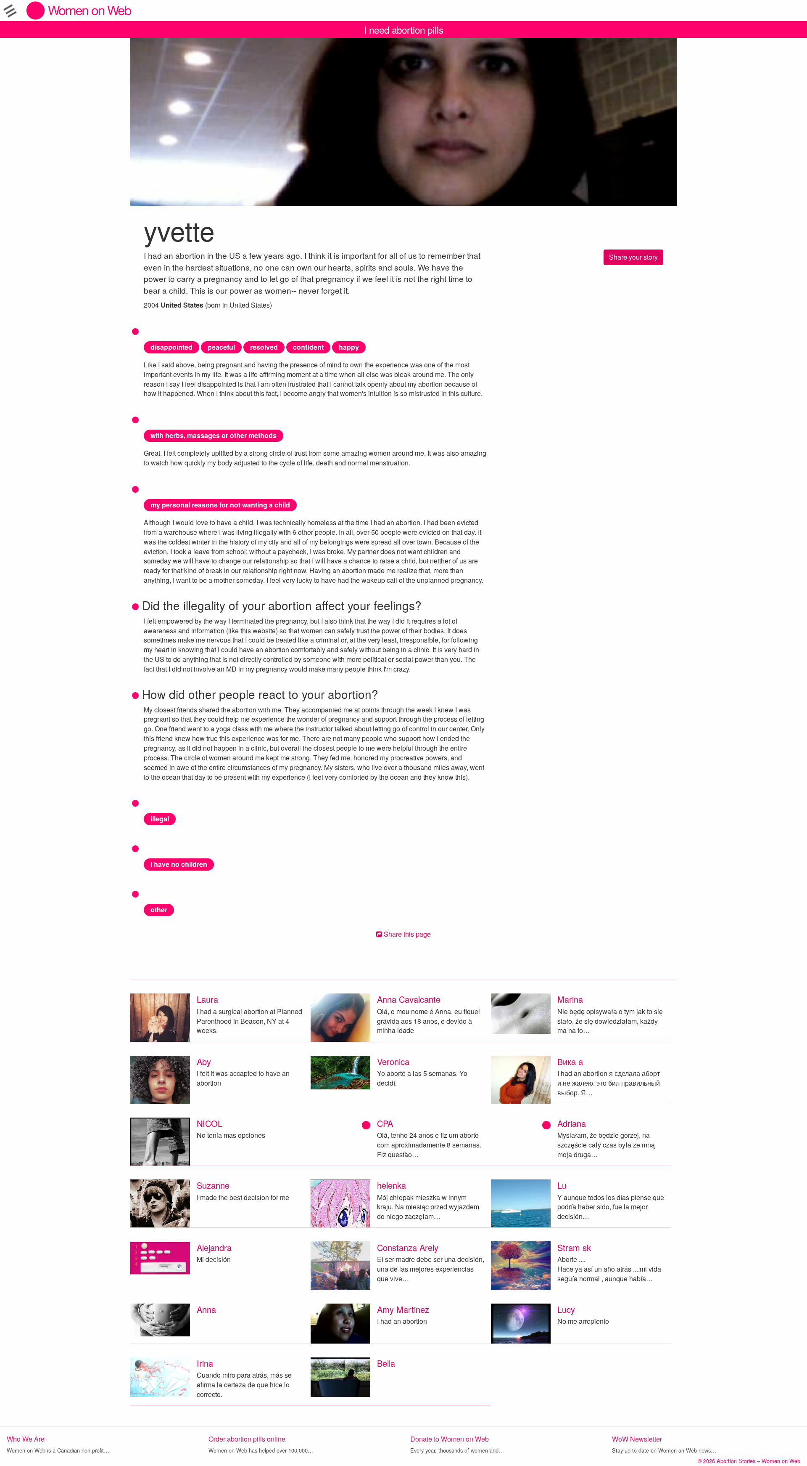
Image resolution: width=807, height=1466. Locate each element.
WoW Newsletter (637, 1439)
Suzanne (213, 1185)
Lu (562, 1185)
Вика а (570, 1061)
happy (349, 347)
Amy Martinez (403, 1309)
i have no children (178, 864)
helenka (391, 1185)
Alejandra (214, 1247)
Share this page (406, 934)
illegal (159, 818)
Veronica (393, 1061)
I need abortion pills (403, 29)
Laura (207, 999)
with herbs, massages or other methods (213, 435)
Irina (205, 1363)
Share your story (633, 257)
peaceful (221, 347)
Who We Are (26, 1439)
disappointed (171, 347)
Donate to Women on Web (449, 1439)
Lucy (566, 1309)
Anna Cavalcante (408, 999)
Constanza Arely (407, 1247)
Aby (204, 1061)
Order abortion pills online (246, 1439)
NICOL (209, 1123)
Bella (386, 1363)
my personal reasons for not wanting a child (220, 505)
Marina (570, 999)
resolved (264, 347)
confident (308, 347)
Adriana (571, 1123)
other (158, 909)
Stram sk (574, 1247)
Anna (206, 1309)
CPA (385, 1123)
